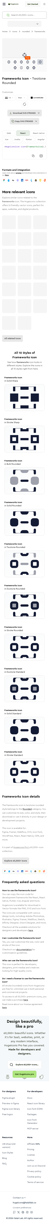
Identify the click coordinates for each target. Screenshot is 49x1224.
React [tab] (23, 133)
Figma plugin (8, 1098)
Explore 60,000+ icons (15, 860)
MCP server (33, 1128)
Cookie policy (34, 1176)
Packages (31, 1114)
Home (4, 31)
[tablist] (24, 136)
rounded (26, 31)
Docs (7, 175)
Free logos (7, 1114)
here (30, 930)
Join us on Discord (36, 1165)
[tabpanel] (24, 151)
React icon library (36, 1103)
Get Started (32, 4)
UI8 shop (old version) (8, 1145)
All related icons (12, 338)
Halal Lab (18, 1218)
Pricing (30, 1149)
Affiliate (33, 1143)
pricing (18, 173)
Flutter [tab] (29, 139)
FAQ (4, 1163)
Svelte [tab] (17, 139)
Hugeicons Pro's (21, 847)
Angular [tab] (41, 139)
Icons (14, 31)
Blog (4, 1158)
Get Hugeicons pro (24, 1074)
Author (30, 1160)
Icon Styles (7, 1152)
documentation (24, 949)
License (31, 1154)
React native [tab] (39, 133)
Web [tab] (9, 133)
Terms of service (35, 1182)
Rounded (27, 809)
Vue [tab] (6, 139)
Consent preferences (22, 1207)
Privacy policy (34, 1171)
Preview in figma (10, 1103)
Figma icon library (11, 1108)
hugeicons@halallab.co (24, 1202)
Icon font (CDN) (35, 1108)
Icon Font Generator (32, 1121)
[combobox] (24, 24)
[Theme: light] (44, 4)
